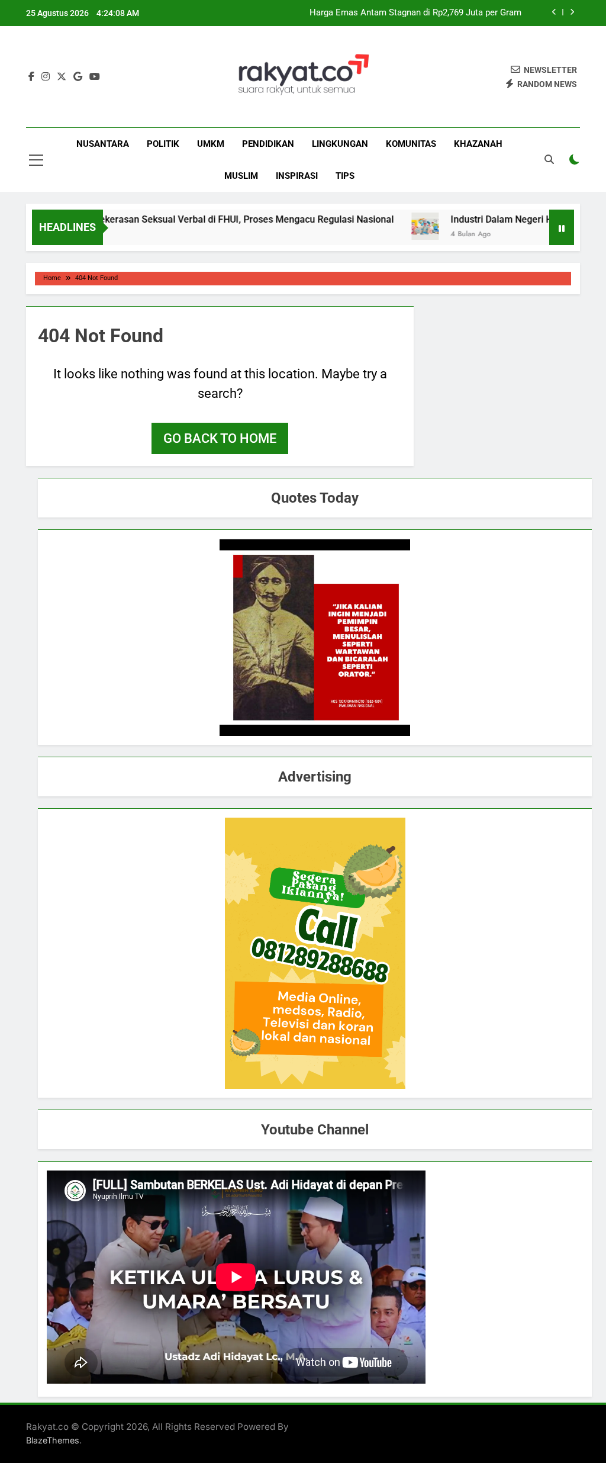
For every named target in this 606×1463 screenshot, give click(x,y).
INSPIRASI (297, 176)
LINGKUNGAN (340, 144)
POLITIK (163, 144)
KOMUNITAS (411, 144)
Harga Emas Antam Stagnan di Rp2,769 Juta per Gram (415, 13)
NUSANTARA (102, 144)
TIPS (345, 176)
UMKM (210, 144)
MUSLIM (241, 176)
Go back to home (219, 438)
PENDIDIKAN (268, 144)
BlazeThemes (52, 1440)
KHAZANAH (478, 144)
